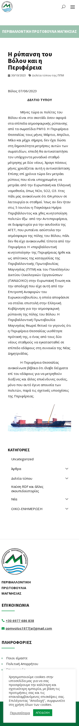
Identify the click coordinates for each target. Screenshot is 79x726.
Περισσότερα (20, 713)
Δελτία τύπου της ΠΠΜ (48, 75)
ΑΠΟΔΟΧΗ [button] (43, 713)
